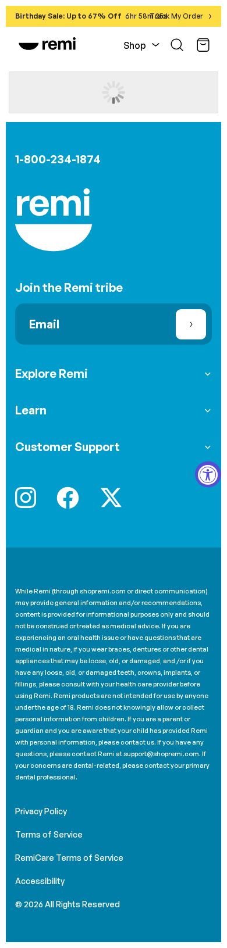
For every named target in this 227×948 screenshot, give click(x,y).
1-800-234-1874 (58, 159)
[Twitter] (111, 497)
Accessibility (40, 881)
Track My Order (176, 16)
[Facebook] (68, 498)
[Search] (177, 44)
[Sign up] (191, 324)
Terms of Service (49, 834)
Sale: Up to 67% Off (85, 16)
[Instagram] (25, 497)
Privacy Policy (41, 811)
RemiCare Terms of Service (69, 858)
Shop (134, 45)
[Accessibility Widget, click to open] (208, 474)
